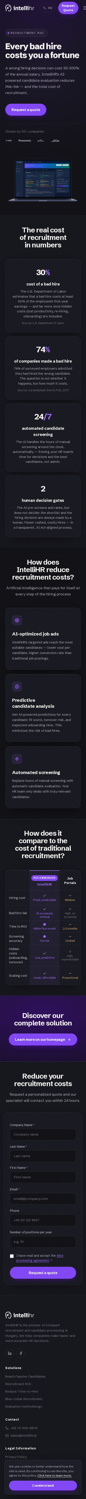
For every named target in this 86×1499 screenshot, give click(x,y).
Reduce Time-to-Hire (21, 1391)
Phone (14, 1211)
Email (15, 1189)
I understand (43, 1485)
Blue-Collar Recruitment (23, 1399)
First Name (19, 1168)
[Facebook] (20, 1353)
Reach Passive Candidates (25, 1377)
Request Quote (68, 8)
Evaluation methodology (23, 1406)
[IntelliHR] (19, 8)
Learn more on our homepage (40, 1039)
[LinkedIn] (9, 1353)
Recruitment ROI (18, 1384)
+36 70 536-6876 (24, 1428)
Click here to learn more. (54, 1475)
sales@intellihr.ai (23, 1436)
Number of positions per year (31, 1232)
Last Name (18, 1147)
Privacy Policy (16, 1457)
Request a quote (25, 109)
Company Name (22, 1125)
